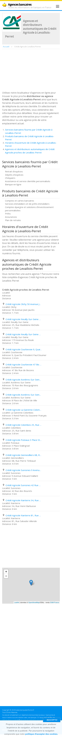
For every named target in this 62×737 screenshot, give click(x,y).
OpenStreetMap (34, 602)
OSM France (54, 602)
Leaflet (16, 602)
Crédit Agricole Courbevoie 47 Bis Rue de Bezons (24, 364)
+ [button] (6, 571)
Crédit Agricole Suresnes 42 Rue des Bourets (24, 485)
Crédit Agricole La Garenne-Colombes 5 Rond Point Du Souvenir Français (24, 409)
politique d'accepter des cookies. (41, 734)
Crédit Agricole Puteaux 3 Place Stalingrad (24, 439)
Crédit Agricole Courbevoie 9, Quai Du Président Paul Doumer (24, 349)
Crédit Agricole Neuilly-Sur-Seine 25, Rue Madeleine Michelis (24, 319)
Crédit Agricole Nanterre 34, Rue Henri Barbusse (24, 500)
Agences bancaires (19, 4)
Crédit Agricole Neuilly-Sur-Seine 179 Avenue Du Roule (24, 334)
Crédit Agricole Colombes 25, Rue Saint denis (24, 424)
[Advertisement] (23, 70)
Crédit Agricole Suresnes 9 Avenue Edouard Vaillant (24, 470)
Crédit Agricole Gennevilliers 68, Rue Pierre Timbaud (24, 455)
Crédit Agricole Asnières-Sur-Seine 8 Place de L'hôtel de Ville (24, 394)
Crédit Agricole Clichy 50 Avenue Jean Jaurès (24, 304)
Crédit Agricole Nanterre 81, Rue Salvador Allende (24, 515)
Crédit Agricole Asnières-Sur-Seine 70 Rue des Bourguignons (24, 379)
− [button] (6, 576)
